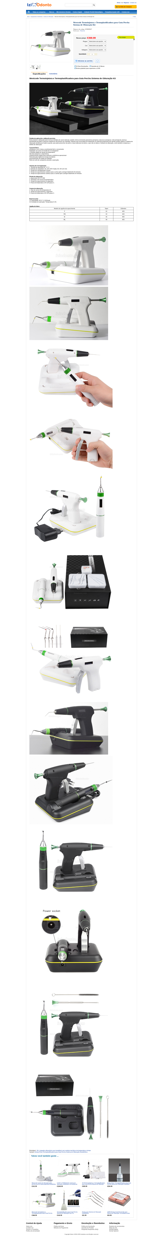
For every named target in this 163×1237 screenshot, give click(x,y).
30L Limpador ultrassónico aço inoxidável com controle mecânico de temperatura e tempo (64, 1150)
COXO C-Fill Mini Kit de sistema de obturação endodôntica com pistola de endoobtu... (67, 1184)
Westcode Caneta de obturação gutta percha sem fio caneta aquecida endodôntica (44, 1183)
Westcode (82, 30)
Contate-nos (133, 2)
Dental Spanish (114, 1231)
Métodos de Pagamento (61, 1228)
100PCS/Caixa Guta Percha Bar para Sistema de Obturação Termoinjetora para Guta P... (118, 1213)
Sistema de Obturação (48, 16)
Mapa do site (113, 1228)
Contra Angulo (77, 12)
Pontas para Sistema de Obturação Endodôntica (91, 1212)
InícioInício (29, 12)
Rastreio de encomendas (116, 1226)
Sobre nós (29, 1226)
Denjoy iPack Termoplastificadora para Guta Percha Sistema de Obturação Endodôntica (61, 1152)
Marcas (51, 12)
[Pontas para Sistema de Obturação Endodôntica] (94, 1199)
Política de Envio (59, 1226)
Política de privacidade (33, 1231)
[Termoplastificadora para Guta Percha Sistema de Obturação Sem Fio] (69, 1199)
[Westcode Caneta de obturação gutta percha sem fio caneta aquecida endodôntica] (44, 1170)
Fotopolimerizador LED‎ (112, 12)
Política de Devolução (88, 1226)
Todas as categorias (39, 12)
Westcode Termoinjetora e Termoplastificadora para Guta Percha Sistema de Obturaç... (42, 1213)
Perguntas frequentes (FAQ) (90, 1229)
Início (28, 16)
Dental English (113, 1229)
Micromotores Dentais (64, 12)
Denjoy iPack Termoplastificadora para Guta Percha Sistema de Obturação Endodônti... (119, 1183)
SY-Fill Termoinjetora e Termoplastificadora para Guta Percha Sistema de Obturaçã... (93, 1183)
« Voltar (134, 16)
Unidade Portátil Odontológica (93, 12)
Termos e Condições (32, 1229)
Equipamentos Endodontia (36, 16)
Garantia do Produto (88, 1228)
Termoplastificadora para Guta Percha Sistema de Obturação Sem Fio (67, 1212)
